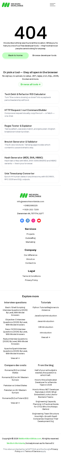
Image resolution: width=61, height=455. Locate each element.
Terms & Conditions (31, 276)
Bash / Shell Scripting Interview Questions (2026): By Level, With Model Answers (15, 311)
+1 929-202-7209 (31, 210)
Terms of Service (32, 451)
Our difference (30, 255)
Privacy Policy (31, 280)
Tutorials (46, 302)
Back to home (15, 55)
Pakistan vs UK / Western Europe (15, 391)
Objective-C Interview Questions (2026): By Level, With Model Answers (15, 322)
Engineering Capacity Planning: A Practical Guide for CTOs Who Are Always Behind (45, 405)
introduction (46, 333)
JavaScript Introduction (46, 316)
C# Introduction (45, 327)
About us (30, 259)
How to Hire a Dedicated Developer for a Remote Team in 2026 (46, 382)
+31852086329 (30, 206)
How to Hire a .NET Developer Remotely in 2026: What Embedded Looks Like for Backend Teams (46, 393)
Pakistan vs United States (15, 385)
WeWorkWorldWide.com (30, 439)
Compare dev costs (15, 365)
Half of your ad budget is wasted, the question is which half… (46, 372)
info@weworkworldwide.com (30, 201)
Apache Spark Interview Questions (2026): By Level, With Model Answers (15, 351)
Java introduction (46, 321)
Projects (31, 234)
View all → (15, 358)
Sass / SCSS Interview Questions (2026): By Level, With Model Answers (15, 331)
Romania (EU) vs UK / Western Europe (15, 378)
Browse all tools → (31, 84)
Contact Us (30, 263)
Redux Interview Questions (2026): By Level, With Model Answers (15, 341)
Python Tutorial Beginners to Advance (46, 308)
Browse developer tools (44, 55)
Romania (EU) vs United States (15, 371)
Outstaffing (30, 238)
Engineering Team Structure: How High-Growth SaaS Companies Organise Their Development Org (45, 417)
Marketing (30, 242)
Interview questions (15, 302)
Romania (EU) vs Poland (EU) (15, 398)
